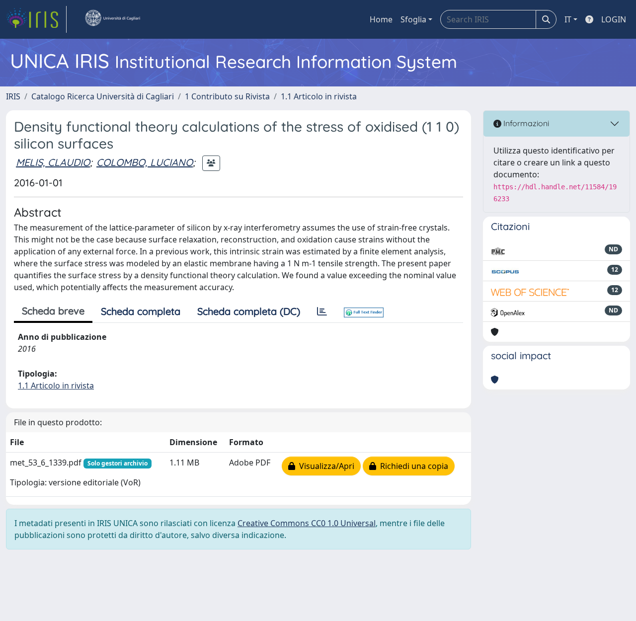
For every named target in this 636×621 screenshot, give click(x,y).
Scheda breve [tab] (53, 311)
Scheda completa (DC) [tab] (248, 311)
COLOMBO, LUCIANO (144, 162)
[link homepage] (36, 19)
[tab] (322, 311)
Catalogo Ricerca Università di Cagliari (102, 96)
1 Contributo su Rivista (227, 96)
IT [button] (567, 19)
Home (381, 19)
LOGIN (613, 19)
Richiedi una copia (412, 466)
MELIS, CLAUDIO (53, 162)
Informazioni (525, 123)
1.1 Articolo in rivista (319, 96)
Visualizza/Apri (324, 466)
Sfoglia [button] (413, 19)
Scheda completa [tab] (140, 311)
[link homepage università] (112, 19)
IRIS (13, 96)
